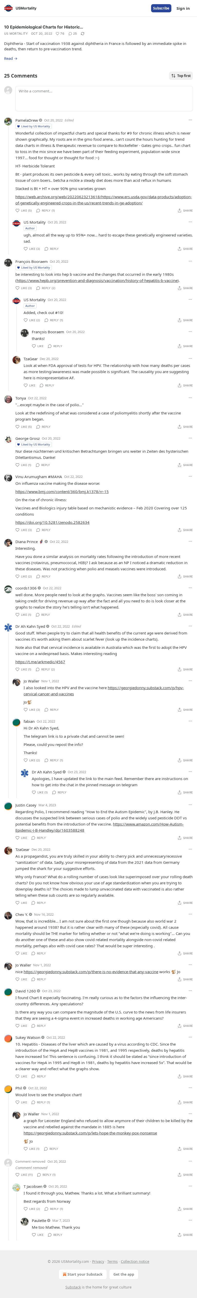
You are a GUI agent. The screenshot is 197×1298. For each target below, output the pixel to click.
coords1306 (26, 588)
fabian (29, 721)
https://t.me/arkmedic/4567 (40, 661)
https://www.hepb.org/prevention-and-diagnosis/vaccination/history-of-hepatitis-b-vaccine (97, 280)
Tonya (20, 398)
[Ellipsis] (190, 120)
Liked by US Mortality (35, 126)
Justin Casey (25, 805)
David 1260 (25, 990)
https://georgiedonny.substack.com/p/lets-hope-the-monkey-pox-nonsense (90, 1132)
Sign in (183, 8)
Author (30, 228)
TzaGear (31, 358)
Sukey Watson (27, 1037)
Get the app (123, 1274)
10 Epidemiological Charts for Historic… (43, 27)
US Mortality (16, 33)
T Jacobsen (33, 1186)
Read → (10, 58)
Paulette (39, 1220)
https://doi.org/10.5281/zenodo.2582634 (52, 522)
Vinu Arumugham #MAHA (38, 476)
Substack (73, 1287)
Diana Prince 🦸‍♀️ (29, 541)
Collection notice (135, 1261)
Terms (112, 1261)
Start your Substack (85, 1274)
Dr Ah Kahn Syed (30, 626)
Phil (18, 1088)
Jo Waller (31, 681)
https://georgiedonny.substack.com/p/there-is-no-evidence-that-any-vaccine (91, 971)
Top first (184, 75)
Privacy (98, 1261)
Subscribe (161, 8)
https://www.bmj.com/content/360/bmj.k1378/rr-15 (62, 491)
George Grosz (27, 438)
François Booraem (31, 261)
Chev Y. (21, 914)
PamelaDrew (26, 120)
